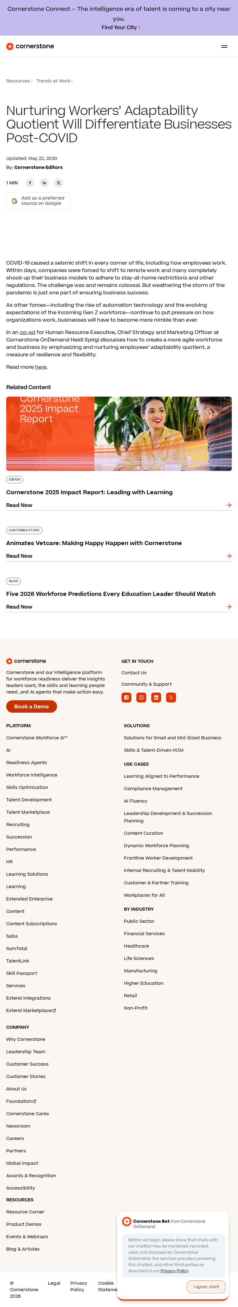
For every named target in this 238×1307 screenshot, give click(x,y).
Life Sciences (139, 958)
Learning (16, 886)
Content (15, 911)
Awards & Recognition (31, 1176)
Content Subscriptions (31, 924)
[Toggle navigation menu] (222, 46)
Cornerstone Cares (27, 1114)
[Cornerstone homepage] (61, 661)
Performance (21, 849)
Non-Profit (136, 1008)
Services (15, 986)
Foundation (19, 1101)
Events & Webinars (27, 1237)
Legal (54, 1283)
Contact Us (134, 673)
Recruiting (18, 824)
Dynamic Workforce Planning (156, 846)
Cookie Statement (110, 1286)
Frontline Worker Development (158, 858)
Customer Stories (26, 1076)
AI (8, 750)
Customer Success (27, 1064)
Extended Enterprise (29, 899)
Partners (16, 1151)
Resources (18, 81)
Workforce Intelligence (31, 775)
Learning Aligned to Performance (161, 776)
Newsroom (18, 1126)
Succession (19, 837)
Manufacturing (140, 971)
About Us (16, 1089)
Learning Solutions (27, 874)
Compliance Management (153, 789)
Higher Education (143, 983)
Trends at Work (53, 81)
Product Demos (24, 1224)
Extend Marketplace (29, 1010)
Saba (12, 936)
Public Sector (139, 921)
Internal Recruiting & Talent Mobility (164, 870)
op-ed (27, 332)
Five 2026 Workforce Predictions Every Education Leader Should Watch (97, 576)
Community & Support (146, 684)
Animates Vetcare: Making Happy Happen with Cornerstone (82, 525)
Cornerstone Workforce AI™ (36, 738)
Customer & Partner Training (156, 883)
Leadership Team (25, 1052)
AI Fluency (135, 801)
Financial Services (144, 934)
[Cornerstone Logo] (30, 46)
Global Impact (22, 1163)
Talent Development (29, 800)
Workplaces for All (144, 895)
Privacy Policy (78, 1286)
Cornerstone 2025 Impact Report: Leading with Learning (78, 395)
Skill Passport (21, 973)
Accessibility (20, 1188)
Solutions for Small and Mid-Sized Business (172, 738)
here (40, 367)
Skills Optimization (27, 787)
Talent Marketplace (28, 812)
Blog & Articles (23, 1249)
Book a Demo (31, 707)
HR (9, 862)
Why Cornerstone (25, 1039)
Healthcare (136, 946)
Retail (130, 995)
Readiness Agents (26, 762)
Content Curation (143, 833)
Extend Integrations (28, 998)
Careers (15, 1138)
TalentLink (17, 961)
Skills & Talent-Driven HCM (153, 750)
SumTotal (16, 948)
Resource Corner (25, 1212)
